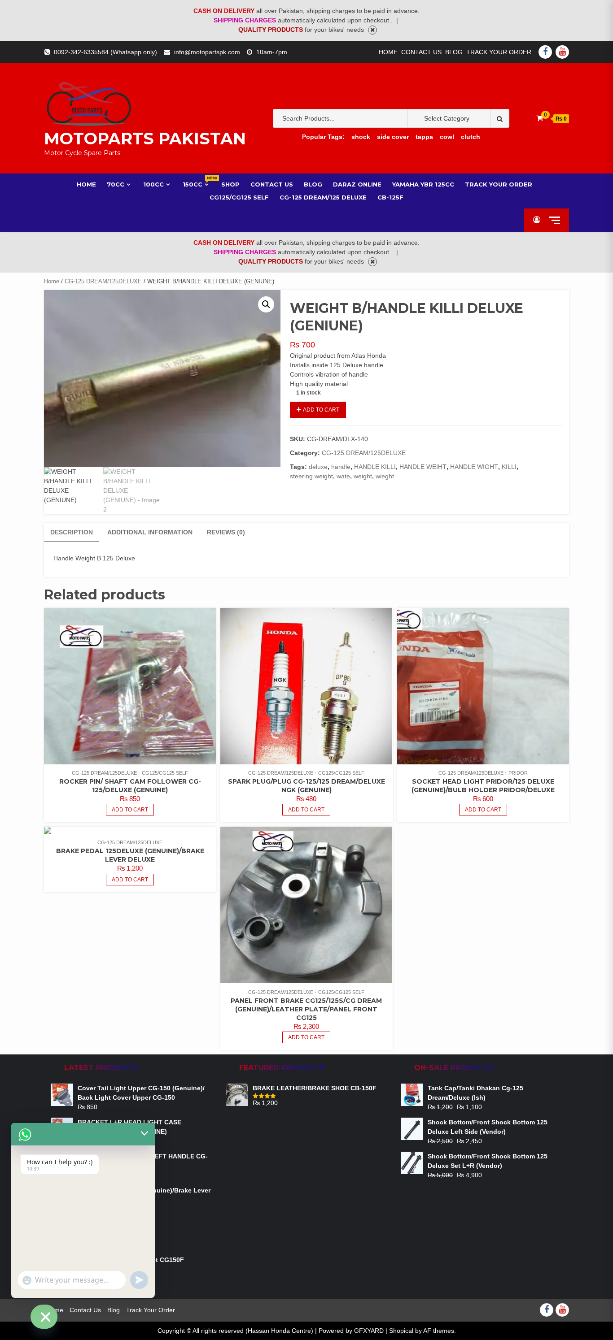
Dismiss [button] (372, 30)
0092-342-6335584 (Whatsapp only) (105, 52)
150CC (196, 184)
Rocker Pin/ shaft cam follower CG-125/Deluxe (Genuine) (130, 785)
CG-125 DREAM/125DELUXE (103, 281)
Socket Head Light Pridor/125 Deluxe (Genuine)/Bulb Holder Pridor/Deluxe (483, 785)
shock (360, 136)
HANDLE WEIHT (423, 466)
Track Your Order (498, 52)
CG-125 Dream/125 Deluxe (323, 197)
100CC (153, 184)
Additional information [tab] (150, 532)
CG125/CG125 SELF (165, 773)
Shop (230, 184)
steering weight (311, 476)
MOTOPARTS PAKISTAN (145, 138)
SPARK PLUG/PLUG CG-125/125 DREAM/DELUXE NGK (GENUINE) (306, 785)
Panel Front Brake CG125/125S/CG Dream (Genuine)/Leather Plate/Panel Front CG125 (306, 1009)
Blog (454, 52)
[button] (266, 304)
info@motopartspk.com (207, 52)
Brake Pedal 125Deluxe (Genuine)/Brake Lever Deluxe (130, 855)
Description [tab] (71, 532)
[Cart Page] (539, 118)
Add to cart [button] (130, 810)
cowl (447, 136)
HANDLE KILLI (375, 466)
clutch (470, 136)
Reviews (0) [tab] (226, 532)
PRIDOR (518, 773)
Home (388, 52)
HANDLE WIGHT (474, 466)
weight (363, 476)
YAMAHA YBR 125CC (423, 184)
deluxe (318, 466)
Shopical (401, 1330)
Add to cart (321, 410)
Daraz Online (357, 184)
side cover (393, 136)
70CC (115, 184)
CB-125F (390, 197)
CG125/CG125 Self (239, 197)
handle (340, 466)
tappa (424, 136)
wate (343, 476)
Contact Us (421, 52)
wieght (385, 476)
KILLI (509, 466)
